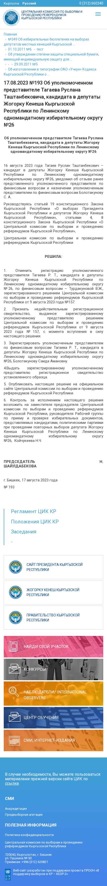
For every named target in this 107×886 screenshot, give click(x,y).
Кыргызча (11, 3)
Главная (10, 34)
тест (40, 49)
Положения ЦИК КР (35, 522)
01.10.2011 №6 (20, 49)
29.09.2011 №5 (26, 64)
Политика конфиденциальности (29, 835)
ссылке (12, 783)
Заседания (23, 532)
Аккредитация (16, 808)
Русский (29, 3)
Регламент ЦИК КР (33, 511)
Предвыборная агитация (24, 814)
